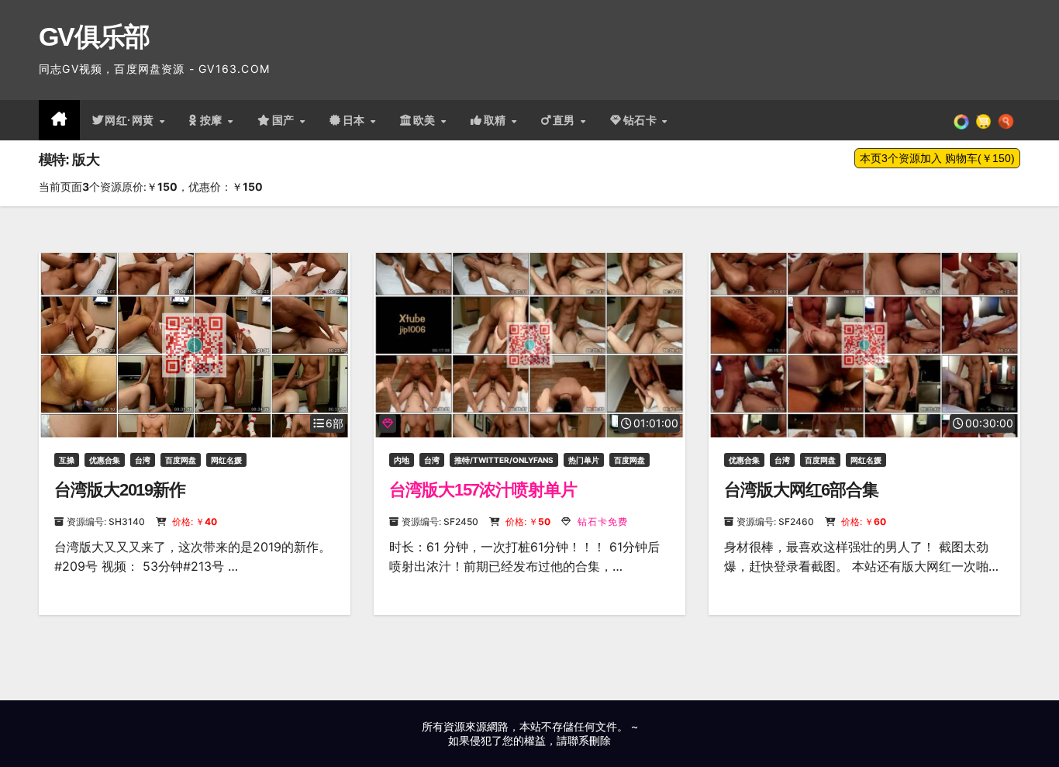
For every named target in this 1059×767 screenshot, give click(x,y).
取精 (497, 120)
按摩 (213, 120)
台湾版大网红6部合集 (801, 489)
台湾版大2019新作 (119, 489)
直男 (566, 120)
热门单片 (583, 460)
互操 (66, 460)
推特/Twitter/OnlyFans (504, 460)
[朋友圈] (961, 120)
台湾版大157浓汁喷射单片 (483, 489)
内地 (401, 460)
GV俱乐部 (94, 36)
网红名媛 (226, 460)
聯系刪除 (589, 740)
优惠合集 (104, 460)
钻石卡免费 (601, 521)
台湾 (142, 460)
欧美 (426, 120)
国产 (285, 120)
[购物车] (983, 120)
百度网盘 (180, 460)
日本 (356, 120)
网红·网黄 (131, 120)
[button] (1006, 120)
